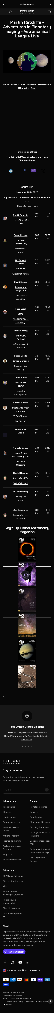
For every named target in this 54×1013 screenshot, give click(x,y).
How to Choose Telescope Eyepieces (13, 893)
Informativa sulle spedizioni (37, 1001)
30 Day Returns (26, 4)
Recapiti (9, 1004)
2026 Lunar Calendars (13, 876)
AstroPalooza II (21, 483)
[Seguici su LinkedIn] (28, 962)
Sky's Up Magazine (12, 908)
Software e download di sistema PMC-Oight (40, 851)
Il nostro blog (9, 806)
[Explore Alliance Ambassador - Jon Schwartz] (5, 515)
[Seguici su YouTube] (20, 962)
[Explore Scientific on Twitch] (33, 170)
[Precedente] (3, 4)
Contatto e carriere (12, 822)
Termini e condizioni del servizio (16, 998)
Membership (44, 84)
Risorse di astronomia (13, 881)
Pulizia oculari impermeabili (9, 901)
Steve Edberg (21, 330)
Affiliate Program (11, 835)
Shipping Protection (39, 827)
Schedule (31, 84)
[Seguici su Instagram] (13, 962)
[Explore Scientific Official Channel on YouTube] (19, 170)
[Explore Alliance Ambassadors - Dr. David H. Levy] (5, 240)
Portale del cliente (38, 806)
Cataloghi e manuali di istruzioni (40, 834)
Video (6, 84)
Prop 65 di (7, 854)
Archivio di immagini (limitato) (12, 847)
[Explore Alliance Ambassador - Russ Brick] (5, 312)
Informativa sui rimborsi (12, 996)
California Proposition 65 (13, 915)
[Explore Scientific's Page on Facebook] (25, 170)
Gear (33, 88)
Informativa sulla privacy (13, 1001)
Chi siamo (7, 812)
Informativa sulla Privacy (11, 829)
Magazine (24, 88)
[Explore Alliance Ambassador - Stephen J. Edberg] (5, 336)
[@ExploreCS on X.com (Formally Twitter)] (43, 171)
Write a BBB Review (12, 859)
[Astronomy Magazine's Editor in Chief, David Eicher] (5, 287)
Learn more (26, 739)
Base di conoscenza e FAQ (40, 842)
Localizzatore (9, 817)
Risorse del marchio (12, 840)
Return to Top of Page (27, 151)
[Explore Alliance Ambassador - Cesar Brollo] (5, 361)
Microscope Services (40, 822)
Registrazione (36, 817)
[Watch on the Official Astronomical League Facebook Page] (11, 171)
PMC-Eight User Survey (37, 859)
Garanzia (34, 812)
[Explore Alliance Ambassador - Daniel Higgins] (5, 478)
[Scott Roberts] (5, 218)
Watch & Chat (18, 84)
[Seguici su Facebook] (5, 962)
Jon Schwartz (20, 510)
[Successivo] (50, 4)
